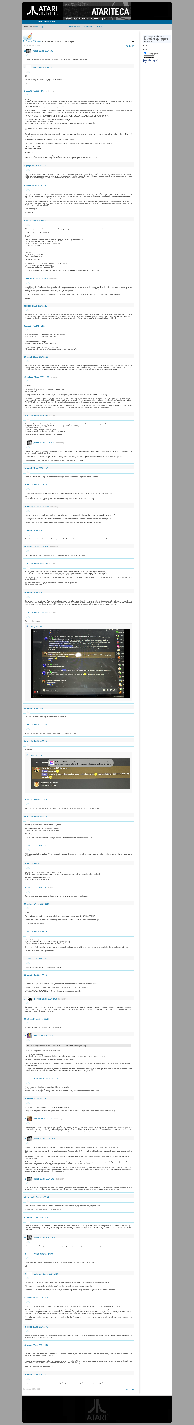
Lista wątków (74, 26)
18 (25, 547)
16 (25, 507)
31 (25, 931)
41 (25, 1179)
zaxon (28, 186)
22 (25, 708)
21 (25, 613)
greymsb (37, 999)
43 (25, 1217)
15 (25, 485)
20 (25, 592)
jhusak (35, 51)
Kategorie (88, 26)
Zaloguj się (39, 26)
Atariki (52, 21)
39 (25, 1119)
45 (25, 1254)
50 (25, 1374)
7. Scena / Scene (32, 41)
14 (25, 468)
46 (25, 1274)
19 (25, 563)
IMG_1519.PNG (37, 755)
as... (28, 91)
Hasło (145, 50)
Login (145, 45)
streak (30, 1019)
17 (25, 530)
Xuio (29, 845)
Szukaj (99, 26)
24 (25, 741)
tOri (34, 67)
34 (25, 999)
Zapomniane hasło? (150, 60)
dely (35, 1035)
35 (25, 1019)
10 (25, 357)
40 (25, 1139)
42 (25, 1197)
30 (25, 904)
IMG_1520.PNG (37, 627)
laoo (35, 1119)
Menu (40, 21)
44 (25, 1237)
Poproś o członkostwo (151, 62)
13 (25, 443)
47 (25, 1298)
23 (25, 725)
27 (25, 845)
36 (25, 1035)
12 (25, 415)
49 (25, 1345)
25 (25, 800)
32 (25, 959)
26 (25, 816)
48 (25, 1327)
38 (25, 1099)
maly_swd (38, 1079)
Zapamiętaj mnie (152, 54)
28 (25, 864)
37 (25, 1079)
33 (25, 975)
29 (25, 887)
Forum (46, 21)
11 (25, 377)
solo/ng (29, 279)
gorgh (28, 166)
